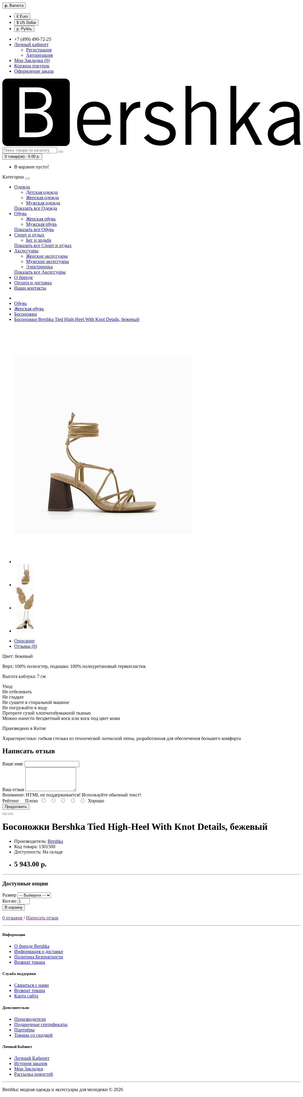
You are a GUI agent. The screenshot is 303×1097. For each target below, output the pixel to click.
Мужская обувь (41, 224)
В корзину (13, 907)
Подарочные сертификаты (40, 1024)
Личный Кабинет (31, 1058)
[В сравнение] (10, 814)
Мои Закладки (28, 1068)
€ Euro (22, 16)
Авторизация (39, 55)
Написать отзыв (42, 917)
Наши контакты (30, 288)
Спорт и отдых (29, 234)
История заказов (30, 1063)
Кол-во (9, 900)
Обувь (20, 213)
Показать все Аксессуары (40, 272)
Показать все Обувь (34, 229)
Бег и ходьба (38, 240)
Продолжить (16, 806)
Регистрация (38, 49)
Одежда (22, 186)
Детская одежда (42, 192)
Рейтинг (10, 800)
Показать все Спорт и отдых (43, 245)
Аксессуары (26, 250)
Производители (30, 1019)
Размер (9, 895)
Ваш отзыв (13, 789)
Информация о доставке (38, 951)
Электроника (39, 266)
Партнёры (24, 1029)
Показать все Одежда (35, 208)
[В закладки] (4, 814)
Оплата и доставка (33, 282)
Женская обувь (41, 218)
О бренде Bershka (31, 946)
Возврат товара (29, 962)
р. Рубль (24, 29)
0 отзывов (12, 917)
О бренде (23, 277)
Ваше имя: (12, 763)
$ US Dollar (26, 22)
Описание (24, 640)
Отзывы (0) (25, 646)
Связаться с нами (31, 985)
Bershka (55, 841)
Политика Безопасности (38, 956)
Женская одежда (42, 197)
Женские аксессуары (47, 256)
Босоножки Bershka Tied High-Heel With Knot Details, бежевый (76, 319)
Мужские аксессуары (47, 261)
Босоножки (25, 314)
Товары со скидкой (33, 1035)
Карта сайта (26, 995)
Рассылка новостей (33, 1074)
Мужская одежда (43, 202)
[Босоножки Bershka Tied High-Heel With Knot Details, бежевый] (103, 561)
